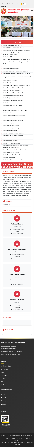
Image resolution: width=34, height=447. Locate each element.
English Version (3, 6)
